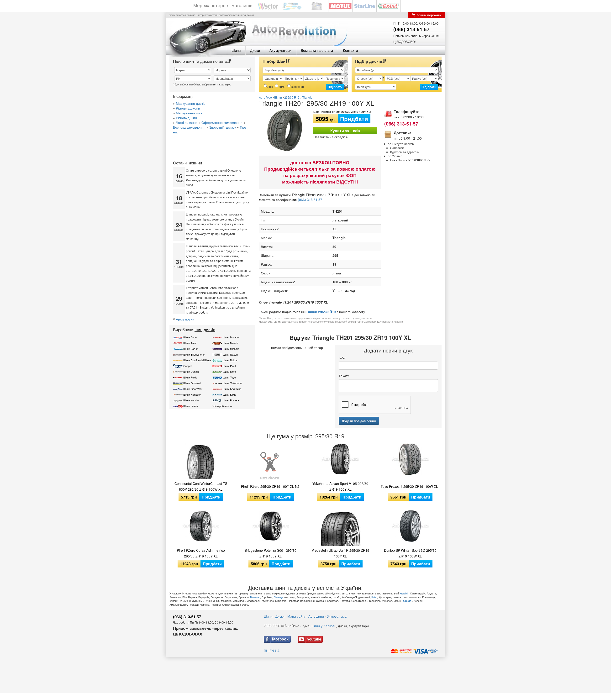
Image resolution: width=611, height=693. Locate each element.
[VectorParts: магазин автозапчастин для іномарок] (268, 5)
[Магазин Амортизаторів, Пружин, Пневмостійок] (292, 5)
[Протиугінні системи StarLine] (364, 5)
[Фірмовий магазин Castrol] (388, 5)
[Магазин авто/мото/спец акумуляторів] (316, 5)
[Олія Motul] (340, 5)
